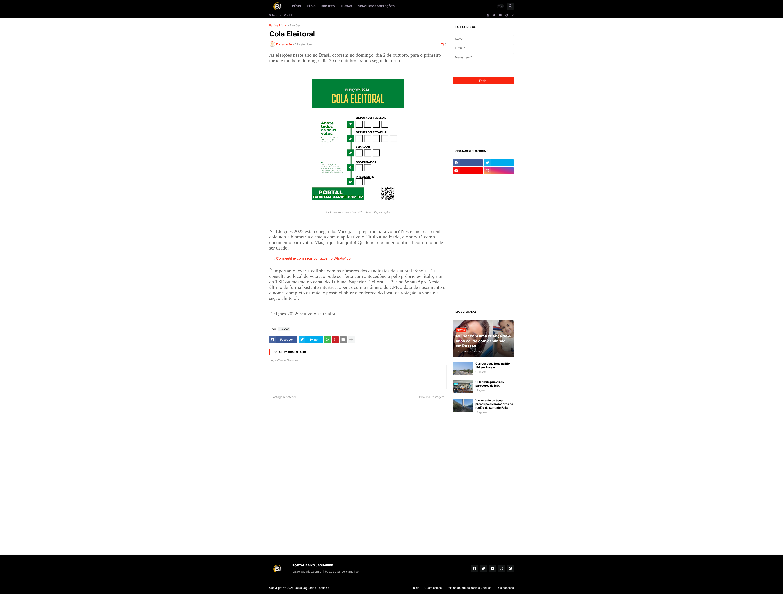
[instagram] (513, 15)
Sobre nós (275, 15)
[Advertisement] (483, 115)
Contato (288, 15)
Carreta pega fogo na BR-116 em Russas (492, 365)
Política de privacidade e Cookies (469, 588)
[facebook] (488, 15)
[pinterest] (506, 15)
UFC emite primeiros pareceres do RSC (489, 383)
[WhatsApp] (327, 339)
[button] (500, 6)
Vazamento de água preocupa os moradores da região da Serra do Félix (494, 404)
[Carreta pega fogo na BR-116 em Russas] (463, 368)
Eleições (295, 25)
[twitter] (494, 15)
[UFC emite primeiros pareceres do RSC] (463, 386)
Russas (346, 6)
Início (296, 6)
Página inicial (277, 25)
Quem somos (433, 588)
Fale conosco (505, 588)
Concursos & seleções (376, 6)
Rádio (311, 6)
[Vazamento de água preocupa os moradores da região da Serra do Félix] (463, 405)
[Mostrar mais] (351, 339)
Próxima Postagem (431, 397)
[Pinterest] (335, 339)
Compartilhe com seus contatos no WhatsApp (313, 258)
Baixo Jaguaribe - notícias (311, 588)
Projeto (328, 6)
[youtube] (500, 15)
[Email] (343, 339)
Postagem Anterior (283, 397)
